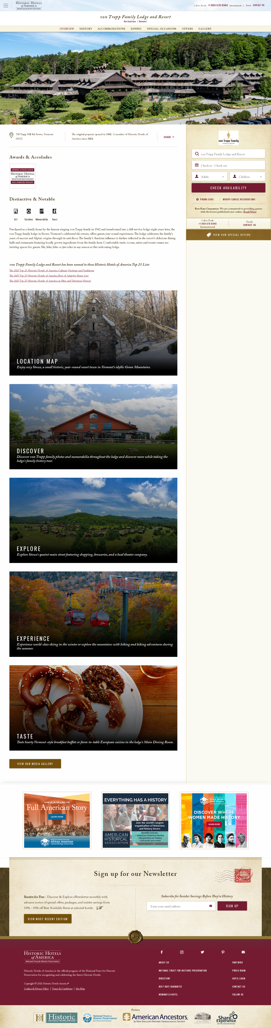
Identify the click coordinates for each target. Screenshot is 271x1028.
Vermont (143, 21)
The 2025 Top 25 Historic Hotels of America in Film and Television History (50, 281)
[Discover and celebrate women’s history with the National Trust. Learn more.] (214, 820)
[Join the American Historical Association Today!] (135, 820)
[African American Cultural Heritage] (57, 820)
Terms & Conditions (62, 989)
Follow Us (238, 994)
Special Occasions (161, 29)
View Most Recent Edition (48, 919)
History (85, 29)
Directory (164, 978)
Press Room (239, 970)
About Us (164, 962)
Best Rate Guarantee (170, 986)
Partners (237, 962)
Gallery (204, 29)
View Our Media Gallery (35, 764)
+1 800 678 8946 (218, 5)
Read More (249, 212)
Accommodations (111, 29)
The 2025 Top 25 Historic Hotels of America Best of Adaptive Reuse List (48, 276)
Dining (136, 29)
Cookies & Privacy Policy (36, 989)
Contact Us (259, 5)
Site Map (80, 989)
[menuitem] (67, 29)
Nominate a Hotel (168, 994)
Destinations (130, 21)
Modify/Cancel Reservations (239, 199)
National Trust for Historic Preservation (183, 970)
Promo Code (207, 199)
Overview (67, 29)
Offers (187, 29)
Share (167, 137)
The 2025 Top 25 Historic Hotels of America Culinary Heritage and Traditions (51, 271)
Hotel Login (238, 978)
